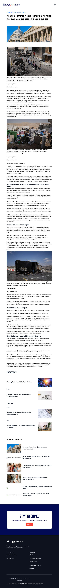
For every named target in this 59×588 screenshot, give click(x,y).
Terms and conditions (35, 558)
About (31, 555)
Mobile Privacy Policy (35, 565)
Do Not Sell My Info (19, 583)
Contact (31, 568)
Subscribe (29, 524)
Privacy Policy (33, 561)
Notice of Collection (30, 583)
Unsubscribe (39, 583)
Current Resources (11, 555)
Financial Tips (10, 558)
